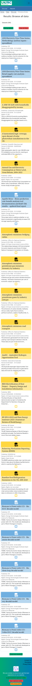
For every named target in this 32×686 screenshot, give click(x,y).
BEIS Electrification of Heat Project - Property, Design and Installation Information (14, 386)
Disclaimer (28, 662)
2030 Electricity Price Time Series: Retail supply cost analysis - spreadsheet (16, 74)
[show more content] (16, 60)
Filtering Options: (8, 28)
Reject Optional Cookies (16, 681)
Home (2, 12)
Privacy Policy (27, 664)
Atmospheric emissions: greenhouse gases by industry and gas (14, 297)
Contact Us (27, 660)
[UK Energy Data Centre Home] (6, 3)
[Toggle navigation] (28, 3)
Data (7, 12)
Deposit (12, 8)
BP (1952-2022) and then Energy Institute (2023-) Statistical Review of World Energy (15, 419)
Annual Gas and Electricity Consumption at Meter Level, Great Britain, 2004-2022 (14, 170)
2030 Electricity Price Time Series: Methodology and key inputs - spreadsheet (16, 40)
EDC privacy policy (16, 684)
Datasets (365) (6, 23)
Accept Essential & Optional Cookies (16, 678)
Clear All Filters (24, 28)
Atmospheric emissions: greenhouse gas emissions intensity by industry (13, 265)
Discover (4, 9)
